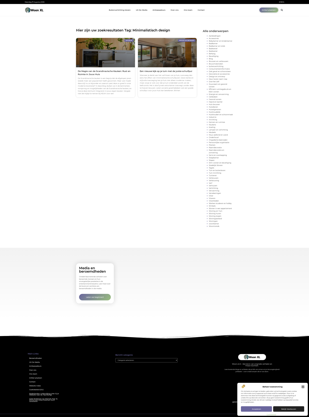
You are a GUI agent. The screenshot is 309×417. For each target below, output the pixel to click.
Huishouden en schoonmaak (221, 114)
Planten (212, 145)
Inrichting (213, 120)
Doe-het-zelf (214, 81)
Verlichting (213, 188)
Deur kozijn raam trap (218, 79)
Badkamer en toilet (217, 46)
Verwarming (214, 191)
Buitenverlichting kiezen (120, 10)
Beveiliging (213, 56)
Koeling (212, 127)
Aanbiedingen (215, 36)
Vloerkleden (214, 201)
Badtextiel (213, 48)
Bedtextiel (213, 51)
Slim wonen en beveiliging (220, 163)
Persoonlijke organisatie (219, 142)
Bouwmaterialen (216, 64)
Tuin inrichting (215, 173)
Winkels (212, 206)
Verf (210, 183)
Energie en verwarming (219, 94)
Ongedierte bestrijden (218, 140)
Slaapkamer (214, 158)
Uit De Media (141, 10)
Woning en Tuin (215, 211)
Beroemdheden (35, 358)
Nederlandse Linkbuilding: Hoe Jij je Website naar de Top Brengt (44, 394)
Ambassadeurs (159, 10)
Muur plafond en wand (218, 135)
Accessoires (214, 38)
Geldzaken (213, 97)
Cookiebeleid (271, 414)
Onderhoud (213, 137)
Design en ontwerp (217, 76)
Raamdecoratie (215, 147)
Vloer (211, 196)
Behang (212, 54)
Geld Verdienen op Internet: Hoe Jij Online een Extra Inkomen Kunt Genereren (43, 400)
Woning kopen (215, 216)
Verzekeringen (215, 193)
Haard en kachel (215, 102)
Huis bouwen (214, 104)
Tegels (211, 168)
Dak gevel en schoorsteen (220, 71)
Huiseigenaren (215, 109)
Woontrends (214, 226)
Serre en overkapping (218, 155)
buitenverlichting (216, 66)
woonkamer (214, 224)
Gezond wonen (215, 99)
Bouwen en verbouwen (218, 61)
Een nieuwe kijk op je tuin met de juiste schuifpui (166, 71)
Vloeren (212, 198)
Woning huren (215, 213)
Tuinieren (213, 175)
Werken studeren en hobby (220, 203)
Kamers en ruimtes (217, 122)
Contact (201, 10)
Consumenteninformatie (219, 69)
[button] (303, 387)
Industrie (212, 117)
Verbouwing (214, 180)
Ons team (188, 10)
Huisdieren (213, 107)
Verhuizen (213, 186)
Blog (211, 59)
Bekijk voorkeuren (288, 409)
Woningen (213, 221)
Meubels (212, 132)
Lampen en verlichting (218, 130)
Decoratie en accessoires (219, 74)
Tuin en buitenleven (217, 170)
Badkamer (213, 43)
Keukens (212, 125)
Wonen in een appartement (220, 208)
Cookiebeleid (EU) (36, 390)
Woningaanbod (215, 219)
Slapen (211, 160)
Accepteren (256, 409)
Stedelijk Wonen (216, 165)
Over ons (175, 10)
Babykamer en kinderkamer (220, 41)
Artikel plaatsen (35, 378)
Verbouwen (213, 178)
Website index (35, 386)
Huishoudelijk (214, 112)
